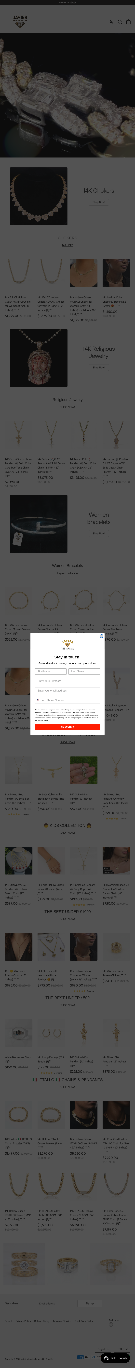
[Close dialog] (101, 636)
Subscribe (67, 726)
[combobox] (40, 700)
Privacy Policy (43, 720)
